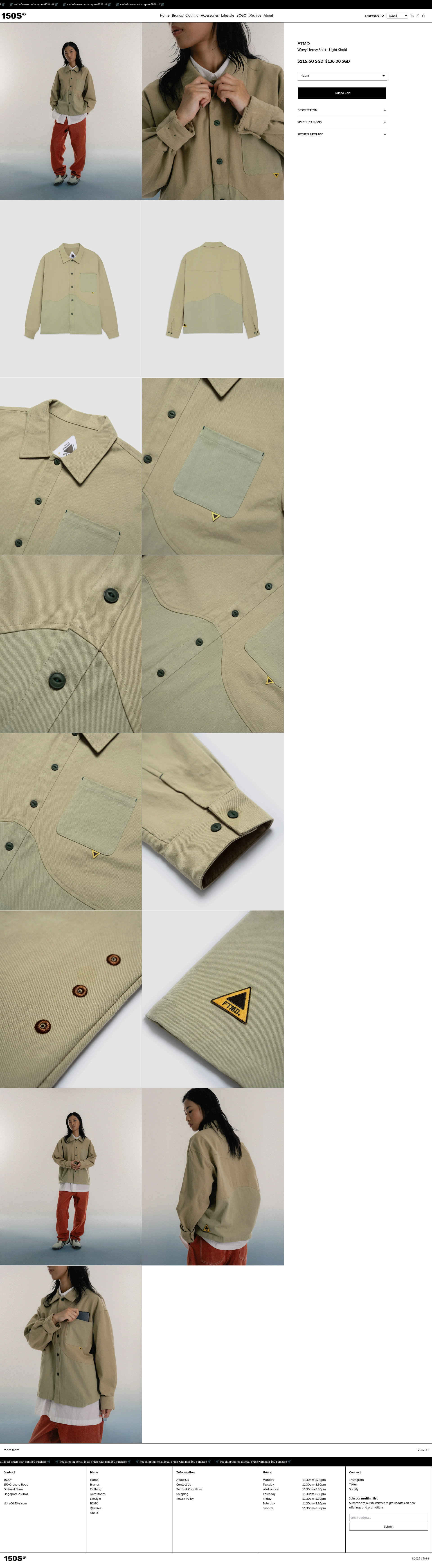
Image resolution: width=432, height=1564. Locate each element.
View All (423, 1450)
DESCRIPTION (307, 110)
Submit (388, 1526)
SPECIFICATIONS (309, 122)
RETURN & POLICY (310, 134)
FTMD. (303, 44)
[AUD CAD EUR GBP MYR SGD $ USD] (397, 16)
